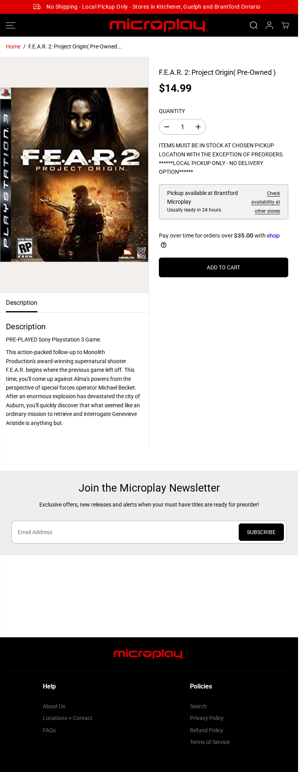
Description (21, 302)
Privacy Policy (207, 718)
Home (13, 46)
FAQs (49, 730)
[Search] (254, 25)
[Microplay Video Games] (149, 25)
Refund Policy (206, 730)
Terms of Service (210, 742)
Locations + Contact (67, 718)
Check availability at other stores (265, 202)
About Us (54, 706)
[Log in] (269, 25)
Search (198, 706)
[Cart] (285, 25)
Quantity (172, 111)
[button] (10, 25)
